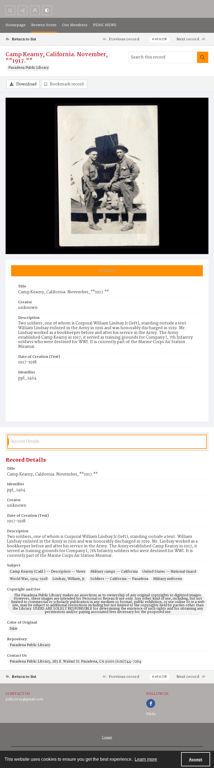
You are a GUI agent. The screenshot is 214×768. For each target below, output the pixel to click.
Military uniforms (167, 579)
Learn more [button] (146, 759)
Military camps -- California (114, 572)
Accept (195, 759)
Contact (107, 737)
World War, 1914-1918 (29, 579)
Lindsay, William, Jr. (69, 579)
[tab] (107, 270)
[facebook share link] (150, 703)
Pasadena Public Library (28, 68)
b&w (13, 629)
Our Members (74, 25)
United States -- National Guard (169, 572)
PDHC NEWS (104, 25)
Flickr (151, 714)
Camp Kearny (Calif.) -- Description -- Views (48, 572)
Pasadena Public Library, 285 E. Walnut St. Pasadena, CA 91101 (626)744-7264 (75, 661)
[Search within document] (202, 57)
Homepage (16, 25)
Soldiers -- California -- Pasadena (119, 579)
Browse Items (44, 25)
